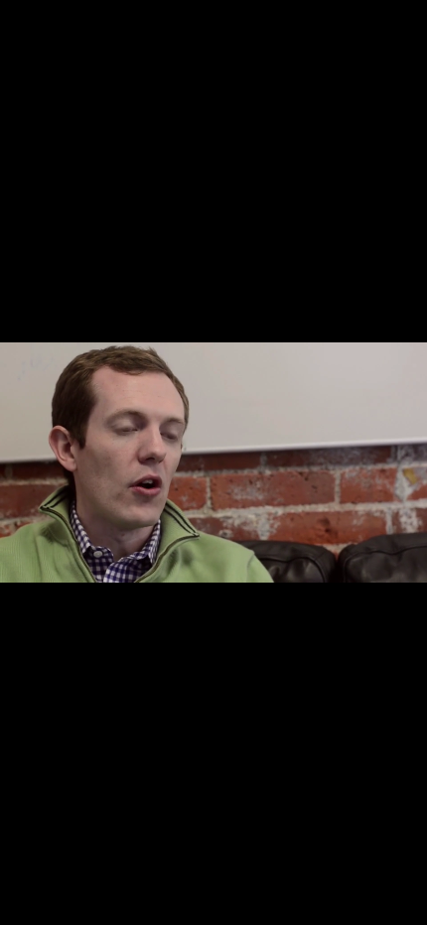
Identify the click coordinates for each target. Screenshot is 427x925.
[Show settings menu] (362, 906)
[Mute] (319, 906)
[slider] (192, 906)
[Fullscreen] (405, 906)
